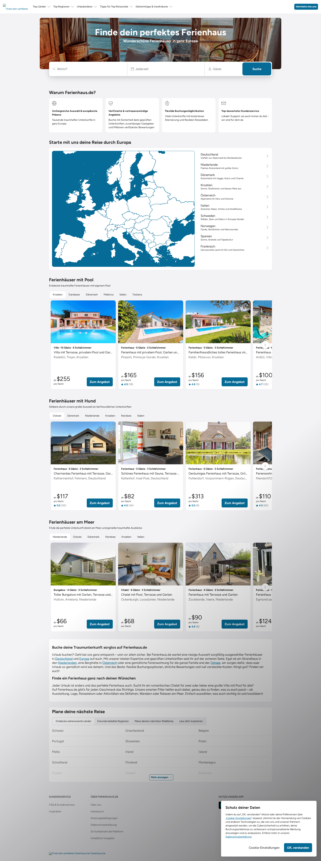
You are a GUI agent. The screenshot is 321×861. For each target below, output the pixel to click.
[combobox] (90, 68)
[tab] (58, 294)
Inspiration (55, 811)
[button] (166, 68)
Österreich (109, 663)
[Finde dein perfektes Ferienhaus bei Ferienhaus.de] (77, 853)
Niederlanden (67, 663)
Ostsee (215, 663)
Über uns (96, 804)
